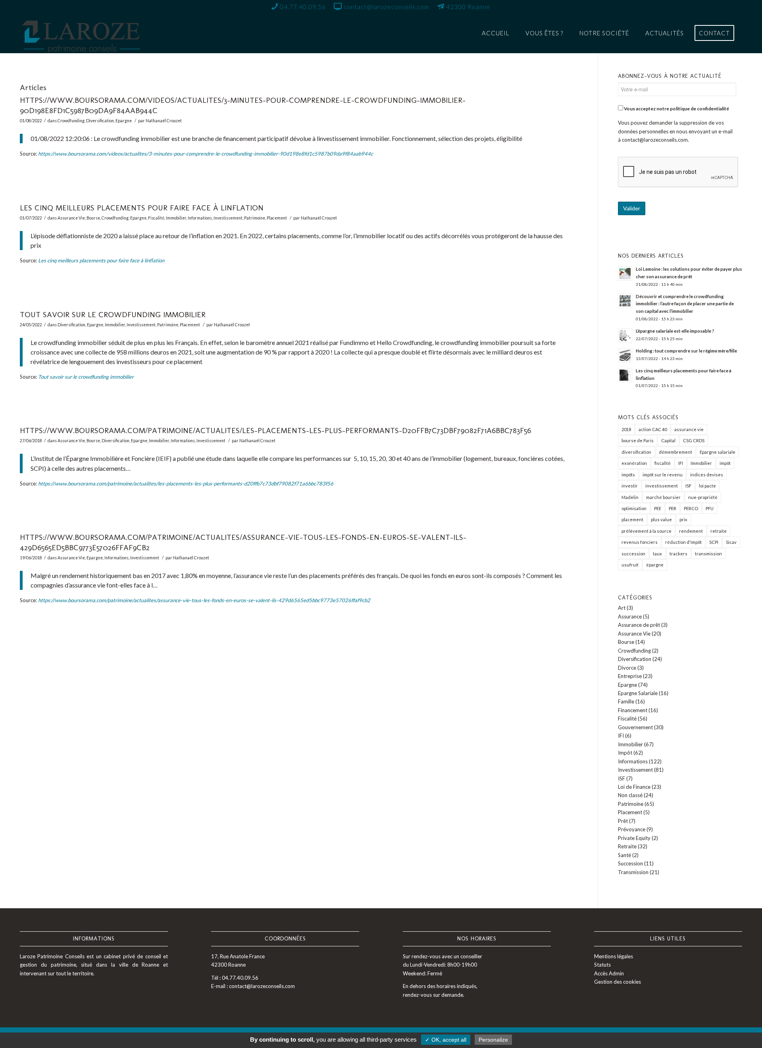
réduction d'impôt (683, 542)
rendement (691, 531)
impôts (628, 474)
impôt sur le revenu (663, 474)
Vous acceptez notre (676, 109)
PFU (710, 508)
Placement (277, 218)
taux (657, 553)
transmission (708, 553)
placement (632, 519)
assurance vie (689, 429)
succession (633, 553)
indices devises (706, 474)
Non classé (630, 795)
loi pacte (707, 485)
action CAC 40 (653, 429)
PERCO (691, 508)
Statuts (602, 964)
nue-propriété (703, 497)
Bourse (93, 218)
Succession (630, 863)
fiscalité (662, 463)
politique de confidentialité (699, 109)
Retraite (627, 846)
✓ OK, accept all (445, 1039)
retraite (718, 531)
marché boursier (663, 497)
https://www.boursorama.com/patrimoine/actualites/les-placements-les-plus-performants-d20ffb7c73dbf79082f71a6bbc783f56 (275, 430)
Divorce (627, 668)
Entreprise (630, 676)
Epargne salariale (717, 452)
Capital (668, 440)
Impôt (625, 752)
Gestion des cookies (617, 982)
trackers (678, 553)
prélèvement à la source (647, 531)
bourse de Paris (638, 440)
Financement (632, 710)
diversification (636, 452)
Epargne (123, 120)
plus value (661, 519)
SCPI (713, 542)
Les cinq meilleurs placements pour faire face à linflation (142, 207)
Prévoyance (631, 829)
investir (630, 485)
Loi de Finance (634, 787)
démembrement (675, 452)
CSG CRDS (693, 440)
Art (621, 608)
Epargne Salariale (638, 693)
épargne (655, 564)
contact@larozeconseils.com (655, 140)
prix (683, 519)
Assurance (630, 616)
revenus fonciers (640, 542)
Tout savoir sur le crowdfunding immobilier (113, 314)
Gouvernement (635, 727)
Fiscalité (156, 218)
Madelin (630, 497)
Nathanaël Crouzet (164, 120)
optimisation (634, 508)
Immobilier (176, 218)
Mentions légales (613, 956)
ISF (688, 485)
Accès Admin (609, 973)
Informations (200, 218)
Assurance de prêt (639, 625)
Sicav (731, 542)
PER (672, 508)
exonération (634, 463)
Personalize (493, 1039)
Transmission (633, 872)
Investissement (228, 218)
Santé (624, 855)
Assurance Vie (71, 218)
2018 (626, 429)
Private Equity (634, 838)
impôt (725, 463)
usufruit (630, 564)
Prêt (623, 821)
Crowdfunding (71, 120)
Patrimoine (254, 218)
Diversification (100, 120)
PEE (657, 508)
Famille (626, 701)
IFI (680, 463)
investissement (661, 485)
